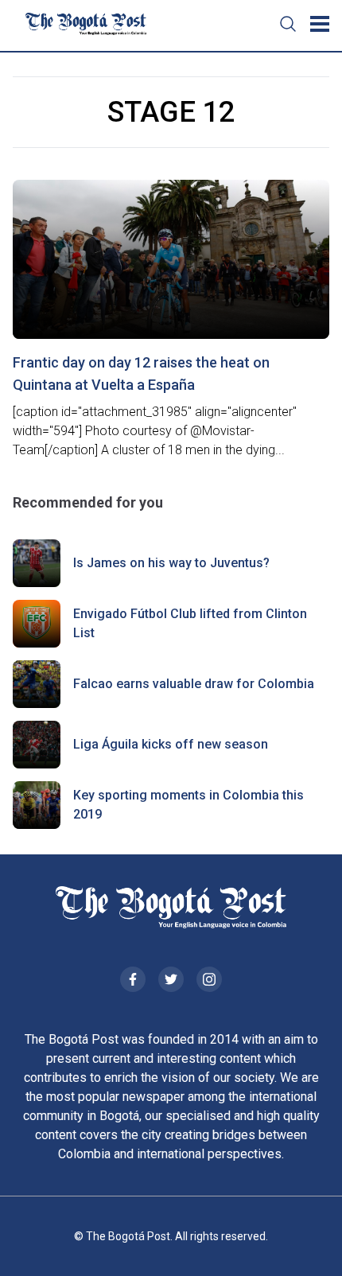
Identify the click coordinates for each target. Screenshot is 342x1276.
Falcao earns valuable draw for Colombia (193, 683)
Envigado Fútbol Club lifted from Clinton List (190, 623)
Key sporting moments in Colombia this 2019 (188, 805)
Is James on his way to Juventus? (171, 562)
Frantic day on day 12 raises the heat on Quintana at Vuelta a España (141, 373)
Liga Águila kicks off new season (170, 744)
